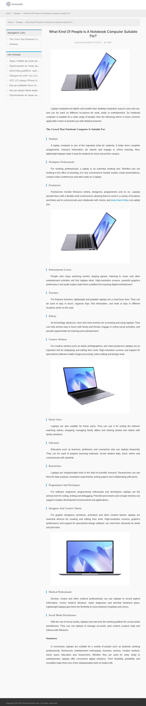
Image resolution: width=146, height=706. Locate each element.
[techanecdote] (14, 3)
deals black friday (120, 200)
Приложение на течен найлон (24, 66)
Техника (17, 13)
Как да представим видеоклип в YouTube (24, 90)
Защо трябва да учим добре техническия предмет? (24, 61)
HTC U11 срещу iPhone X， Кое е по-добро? (24, 80)
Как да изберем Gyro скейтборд (24, 85)
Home (8, 13)
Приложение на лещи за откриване (24, 95)
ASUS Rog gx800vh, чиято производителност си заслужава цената (24, 70)
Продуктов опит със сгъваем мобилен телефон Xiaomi (24, 75)
